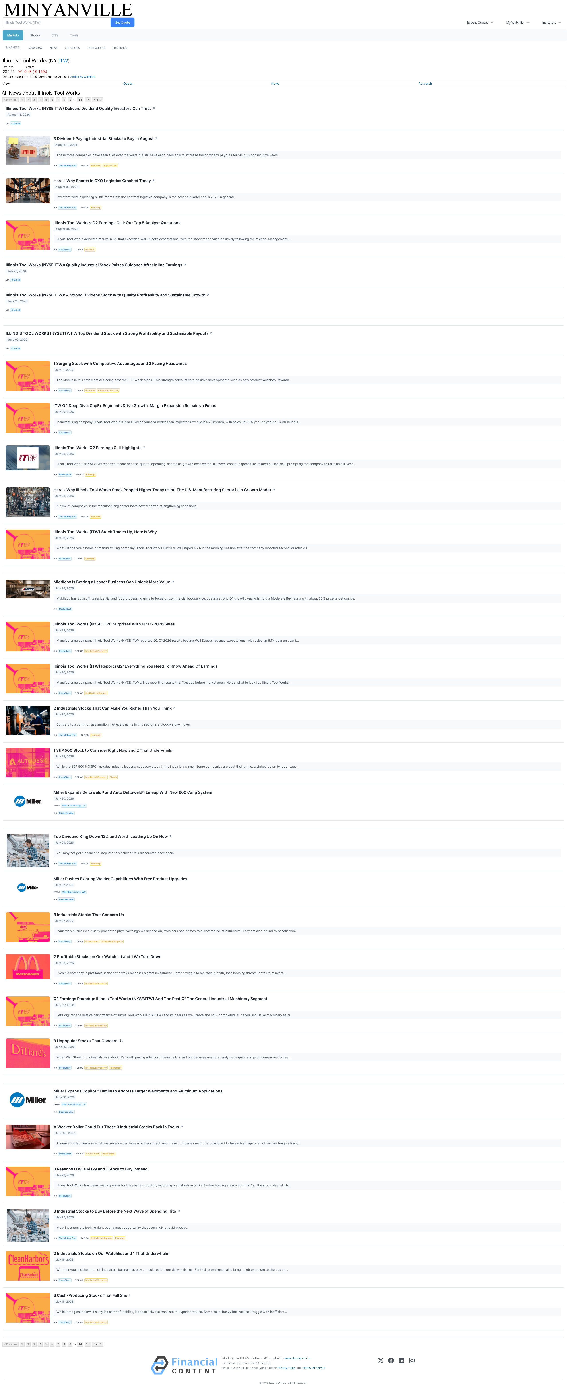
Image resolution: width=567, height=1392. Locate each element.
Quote (128, 83)
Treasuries (119, 47)
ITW (63, 60)
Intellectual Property (108, 390)
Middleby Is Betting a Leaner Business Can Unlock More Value (114, 582)
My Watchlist (515, 22)
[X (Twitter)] (380, 1365)
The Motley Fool (67, 165)
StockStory (64, 249)
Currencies (72, 47)
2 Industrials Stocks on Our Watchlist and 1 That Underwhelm (111, 1253)
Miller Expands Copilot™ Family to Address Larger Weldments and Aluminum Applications (138, 1091)
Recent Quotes (477, 22)
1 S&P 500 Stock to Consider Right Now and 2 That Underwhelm (114, 750)
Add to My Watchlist (82, 77)
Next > (98, 100)
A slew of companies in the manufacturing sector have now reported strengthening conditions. (127, 506)
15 (87, 100)
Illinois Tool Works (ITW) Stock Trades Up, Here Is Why (105, 532)
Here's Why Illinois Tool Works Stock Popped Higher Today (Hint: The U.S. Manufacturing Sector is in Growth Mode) (164, 489)
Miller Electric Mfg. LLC (74, 805)
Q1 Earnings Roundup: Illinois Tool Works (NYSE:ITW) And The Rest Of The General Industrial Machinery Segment (160, 998)
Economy (95, 165)
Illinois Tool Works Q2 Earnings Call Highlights (100, 447)
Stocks (35, 35)
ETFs (54, 35)
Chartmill (15, 123)
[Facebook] (391, 1365)
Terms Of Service (314, 1368)
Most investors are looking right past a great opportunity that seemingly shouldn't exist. (122, 1227)
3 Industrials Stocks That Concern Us (89, 914)
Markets (13, 35)
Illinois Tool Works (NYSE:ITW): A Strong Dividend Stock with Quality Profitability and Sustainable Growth (108, 295)
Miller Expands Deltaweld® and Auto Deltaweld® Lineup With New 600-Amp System (133, 792)
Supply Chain (110, 165)
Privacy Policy (287, 1368)
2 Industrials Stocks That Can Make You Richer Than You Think (115, 708)
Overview (35, 47)
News (53, 47)
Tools (74, 35)
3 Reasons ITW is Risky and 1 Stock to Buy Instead (101, 1169)
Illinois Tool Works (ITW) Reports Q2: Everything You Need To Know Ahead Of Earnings (136, 666)
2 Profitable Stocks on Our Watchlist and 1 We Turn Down (107, 956)
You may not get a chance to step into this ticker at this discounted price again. (115, 853)
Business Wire (66, 813)
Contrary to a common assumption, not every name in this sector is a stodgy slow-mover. (124, 724)
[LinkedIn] (401, 1365)
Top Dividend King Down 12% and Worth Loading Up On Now (113, 836)
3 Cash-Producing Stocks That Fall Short (92, 1295)
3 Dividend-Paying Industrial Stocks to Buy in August (106, 138)
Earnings (89, 249)
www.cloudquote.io (297, 1358)
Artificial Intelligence (95, 693)
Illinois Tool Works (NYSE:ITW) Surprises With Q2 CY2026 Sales (114, 624)
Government (91, 941)
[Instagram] (411, 1365)
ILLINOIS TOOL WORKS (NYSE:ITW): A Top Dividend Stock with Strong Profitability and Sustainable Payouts (109, 333)
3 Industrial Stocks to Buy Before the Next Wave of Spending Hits (117, 1211)
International (96, 47)
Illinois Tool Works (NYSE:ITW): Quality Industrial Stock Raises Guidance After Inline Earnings (96, 265)
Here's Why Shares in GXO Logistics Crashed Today (104, 180)
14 (80, 100)
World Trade (108, 1154)
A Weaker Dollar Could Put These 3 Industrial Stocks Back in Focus (118, 1127)
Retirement (115, 1068)
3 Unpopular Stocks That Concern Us (89, 1040)
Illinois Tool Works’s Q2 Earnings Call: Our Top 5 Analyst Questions (117, 222)
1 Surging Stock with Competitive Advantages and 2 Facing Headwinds (120, 363)
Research (425, 83)
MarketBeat (65, 474)
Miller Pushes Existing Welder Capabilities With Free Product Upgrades (120, 878)
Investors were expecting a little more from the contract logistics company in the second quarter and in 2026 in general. (145, 197)
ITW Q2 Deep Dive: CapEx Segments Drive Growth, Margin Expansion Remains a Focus (135, 405)
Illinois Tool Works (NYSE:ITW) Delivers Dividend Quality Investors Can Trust (80, 108)
